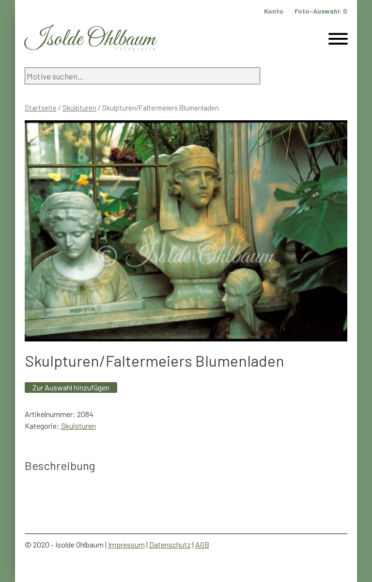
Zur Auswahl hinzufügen (70, 387)
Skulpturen (79, 107)
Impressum (126, 544)
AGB (202, 544)
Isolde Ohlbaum (90, 39)
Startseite (41, 107)
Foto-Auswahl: (320, 11)
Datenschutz (170, 544)
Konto (273, 11)
